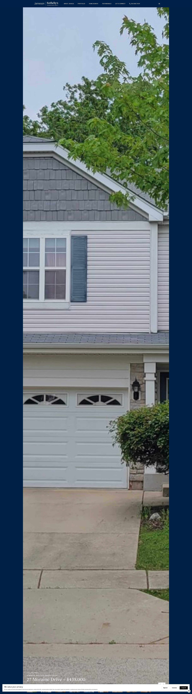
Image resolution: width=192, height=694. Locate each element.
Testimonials (106, 3)
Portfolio (81, 3)
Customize (174, 687)
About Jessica (69, 3)
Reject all (165, 687)
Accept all (184, 687)
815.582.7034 (135, 3)
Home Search (93, 3)
